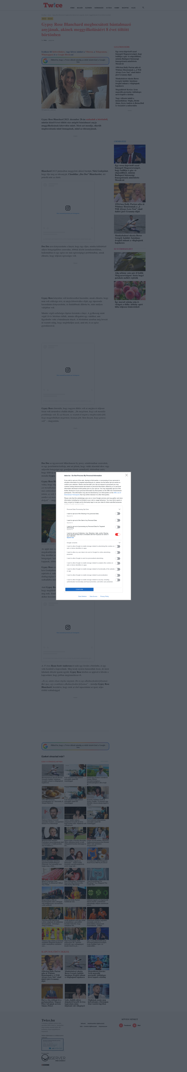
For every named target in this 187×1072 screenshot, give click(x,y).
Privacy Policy (104, 596)
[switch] (117, 513)
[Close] (127, 476)
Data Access (93, 596)
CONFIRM (79, 589)
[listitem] (93, 509)
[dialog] (93, 536)
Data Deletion (82, 596)
